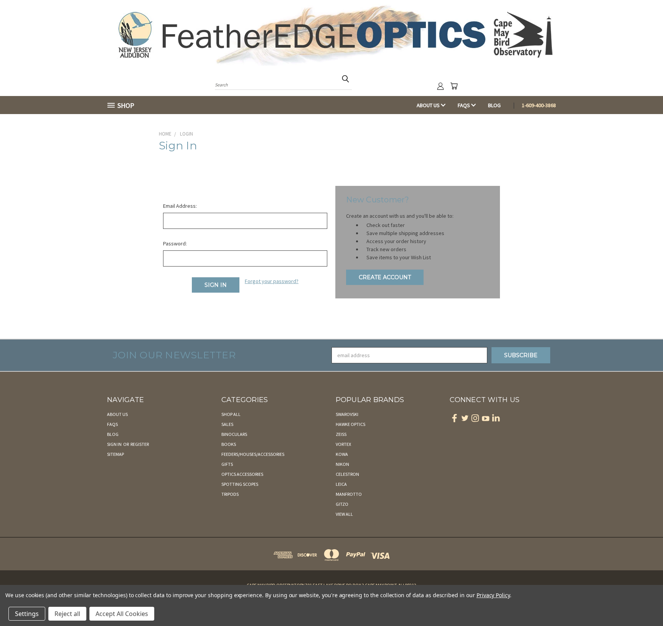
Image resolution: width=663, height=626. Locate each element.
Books (228, 444)
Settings (27, 613)
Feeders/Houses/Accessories (252, 454)
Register (139, 444)
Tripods (230, 494)
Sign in (114, 444)
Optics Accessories (242, 474)
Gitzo (342, 504)
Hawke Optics (350, 424)
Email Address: (180, 205)
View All (344, 514)
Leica (341, 484)
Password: (175, 243)
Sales (227, 424)
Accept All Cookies (122, 613)
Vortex (343, 444)
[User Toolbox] (440, 86)
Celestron (347, 474)
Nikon (342, 464)
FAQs (464, 105)
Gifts (227, 464)
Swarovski (347, 414)
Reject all (67, 613)
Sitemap (115, 454)
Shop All (231, 414)
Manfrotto (349, 494)
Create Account (385, 277)
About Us (429, 105)
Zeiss (341, 434)
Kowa (342, 454)
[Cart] (454, 86)
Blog (494, 105)
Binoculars (234, 434)
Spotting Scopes (239, 484)
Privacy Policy (493, 595)
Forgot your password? (272, 281)
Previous (642, 602)
